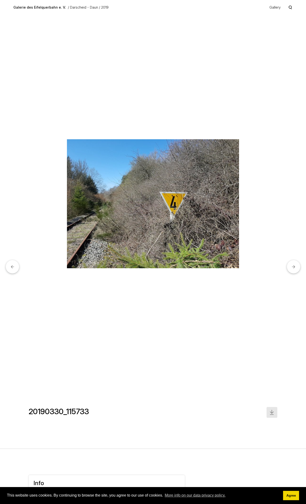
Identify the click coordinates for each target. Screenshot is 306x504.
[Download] (272, 412)
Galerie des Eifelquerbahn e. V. (39, 7)
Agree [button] (291, 495)
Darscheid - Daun (84, 7)
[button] (12, 266)
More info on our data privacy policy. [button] (195, 495)
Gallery (275, 7)
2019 (105, 7)
